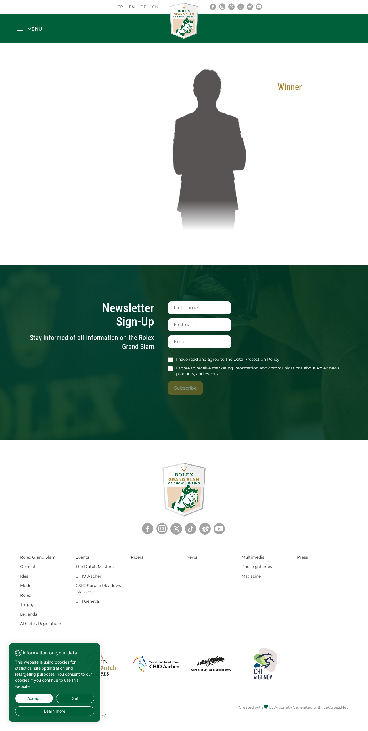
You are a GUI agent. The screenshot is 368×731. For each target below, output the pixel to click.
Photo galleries (256, 566)
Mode (25, 585)
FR (120, 7)
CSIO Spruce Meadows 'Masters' (98, 588)
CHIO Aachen (89, 576)
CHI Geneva (87, 601)
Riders (137, 557)
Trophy (27, 604)
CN (155, 7)
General (27, 566)
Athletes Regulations (41, 623)
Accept (34, 698)
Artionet (282, 707)
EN (132, 7)
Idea (24, 576)
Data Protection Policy (256, 359)
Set (75, 698)
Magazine (251, 576)
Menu (34, 29)
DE (143, 7)
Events (82, 557)
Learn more (54, 711)
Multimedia (252, 557)
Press (302, 557)
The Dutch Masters (95, 566)
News (191, 557)
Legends (28, 614)
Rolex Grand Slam (38, 557)
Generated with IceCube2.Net (320, 707)
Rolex (25, 595)
